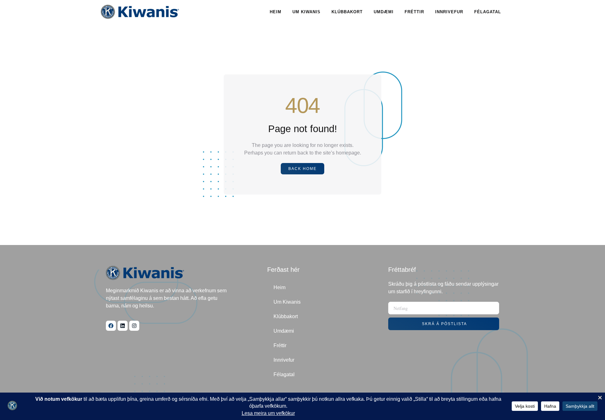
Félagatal (487, 11)
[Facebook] (111, 326)
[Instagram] (134, 326)
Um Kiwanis (306, 11)
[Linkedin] (123, 326)
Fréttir (414, 11)
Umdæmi (384, 11)
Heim (275, 11)
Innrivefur (449, 11)
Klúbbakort (347, 11)
